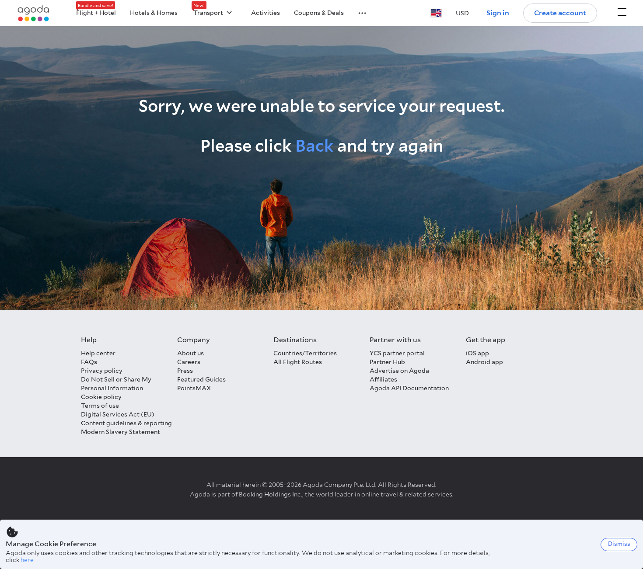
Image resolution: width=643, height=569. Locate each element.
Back (314, 146)
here (27, 559)
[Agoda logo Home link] (33, 13)
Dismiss (619, 544)
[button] (357, 12)
